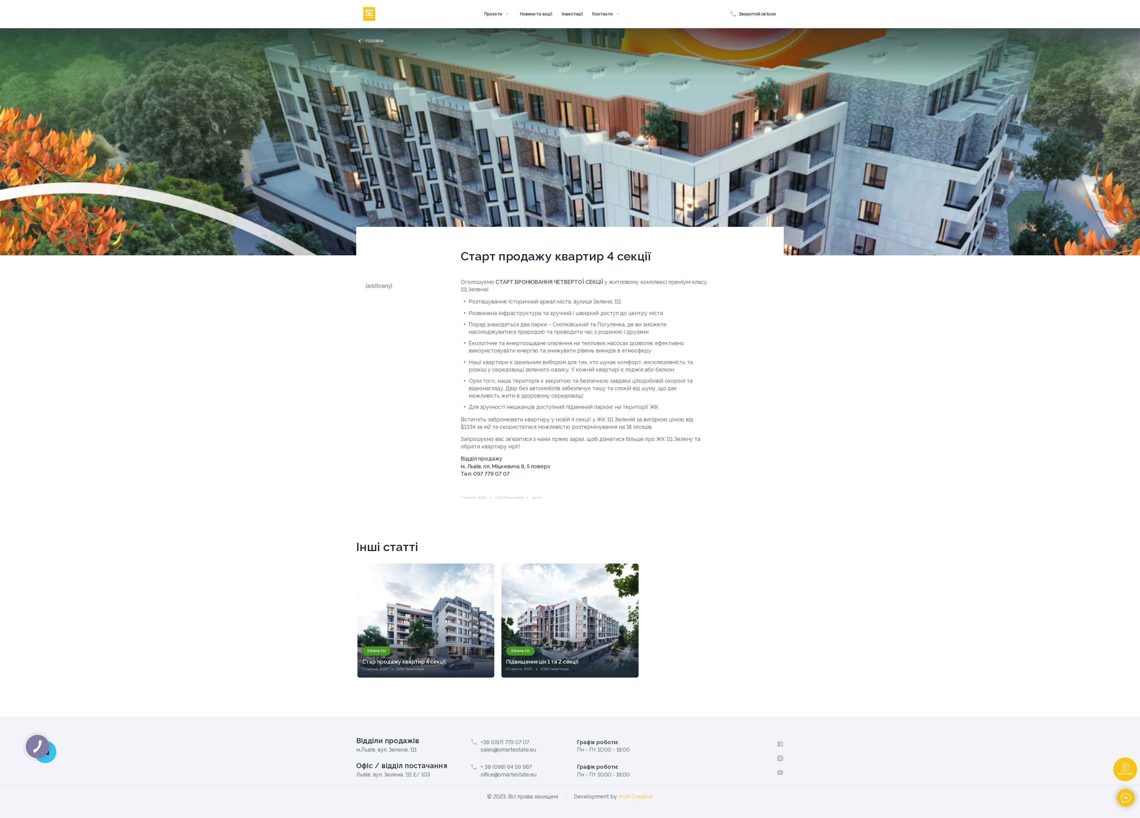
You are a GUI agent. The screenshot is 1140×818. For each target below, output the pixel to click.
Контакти (602, 14)
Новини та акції (536, 14)
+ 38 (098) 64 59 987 (506, 767)
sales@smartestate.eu (508, 749)
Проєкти (493, 14)
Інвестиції (572, 14)
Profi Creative (635, 796)
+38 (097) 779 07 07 (505, 742)
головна (375, 41)
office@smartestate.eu (508, 774)
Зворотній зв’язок (757, 14)
